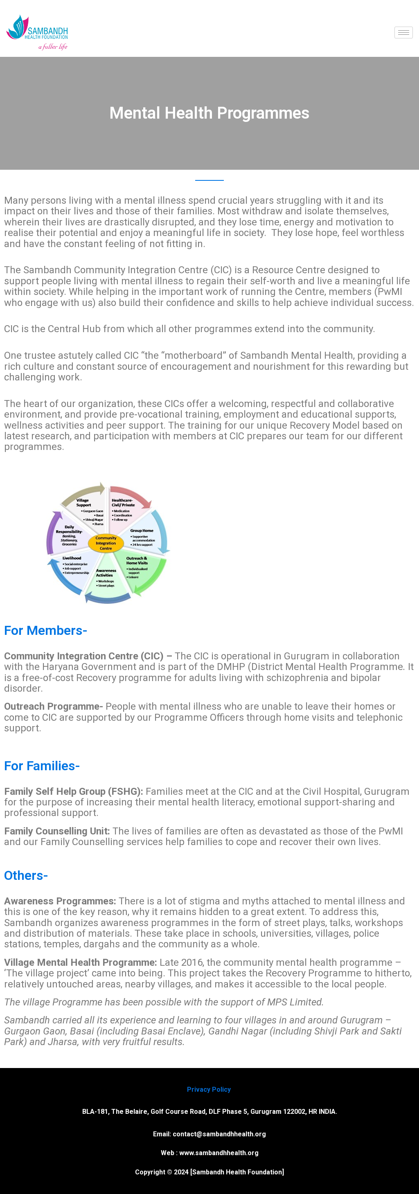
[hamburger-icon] (403, 32)
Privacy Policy (209, 1089)
